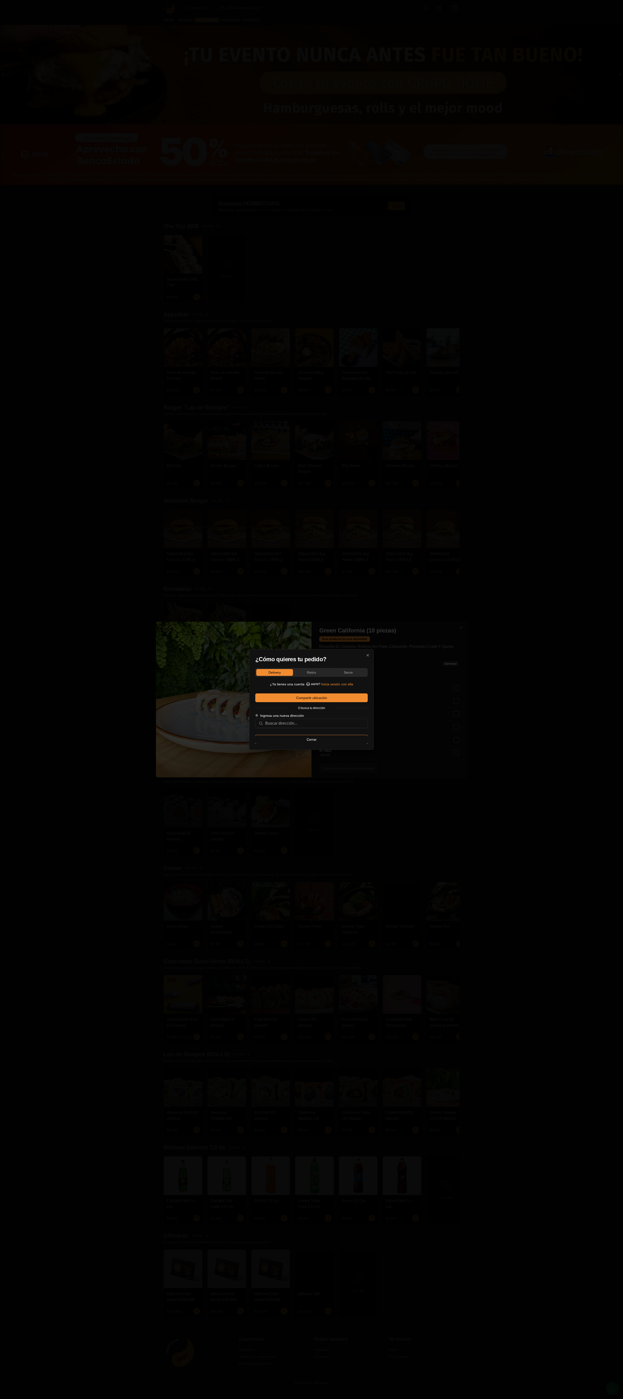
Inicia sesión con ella (337, 684)
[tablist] (311, 672)
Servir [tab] (348, 672)
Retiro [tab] (311, 672)
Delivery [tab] (274, 672)
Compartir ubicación (311, 698)
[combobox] (315, 723)
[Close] (368, 655)
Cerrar (312, 739)
